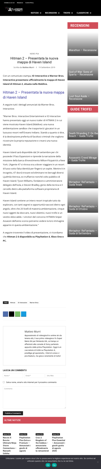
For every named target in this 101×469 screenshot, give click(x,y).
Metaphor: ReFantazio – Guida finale (83, 183)
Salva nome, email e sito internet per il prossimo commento (31, 382)
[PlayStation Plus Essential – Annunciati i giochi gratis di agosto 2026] (59, 430)
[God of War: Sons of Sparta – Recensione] (82, 68)
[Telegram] (44, 3)
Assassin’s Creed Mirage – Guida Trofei (83, 159)
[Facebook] (38, 3)
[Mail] (30, 360)
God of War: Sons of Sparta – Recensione (81, 73)
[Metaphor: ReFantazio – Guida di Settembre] (82, 225)
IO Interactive (22, 303)
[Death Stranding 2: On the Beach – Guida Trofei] (82, 128)
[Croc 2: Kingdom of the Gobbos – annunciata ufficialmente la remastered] (42, 430)
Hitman (12, 303)
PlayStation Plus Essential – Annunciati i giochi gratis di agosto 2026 (58, 444)
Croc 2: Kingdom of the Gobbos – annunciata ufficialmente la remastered (42, 444)
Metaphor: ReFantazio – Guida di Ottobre (83, 208)
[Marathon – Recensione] (82, 44)
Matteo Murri (28, 67)
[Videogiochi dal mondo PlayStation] (13, 9)
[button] (95, 3)
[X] (11, 314)
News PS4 (34, 53)
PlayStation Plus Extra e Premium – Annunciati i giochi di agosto (25, 444)
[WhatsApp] (17, 314)
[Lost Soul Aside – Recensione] (82, 93)
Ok (48, 465)
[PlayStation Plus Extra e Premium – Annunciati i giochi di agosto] (26, 430)
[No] (97, 462)
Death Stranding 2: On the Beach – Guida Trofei (83, 135)
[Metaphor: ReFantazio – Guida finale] (82, 176)
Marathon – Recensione (83, 50)
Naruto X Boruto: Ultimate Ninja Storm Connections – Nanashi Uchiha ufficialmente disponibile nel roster (9, 449)
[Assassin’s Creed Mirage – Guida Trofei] (82, 152)
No (54, 465)
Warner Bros (34, 303)
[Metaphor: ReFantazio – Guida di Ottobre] (82, 201)
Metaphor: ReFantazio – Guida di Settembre (83, 232)
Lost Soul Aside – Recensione (79, 97)
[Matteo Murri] (14, 345)
